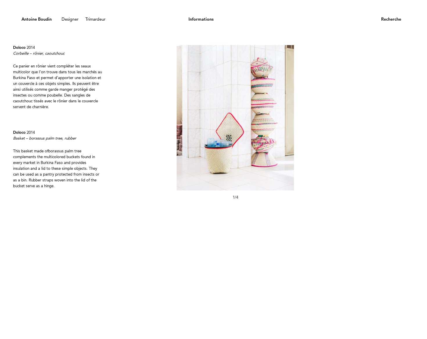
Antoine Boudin (36, 19)
